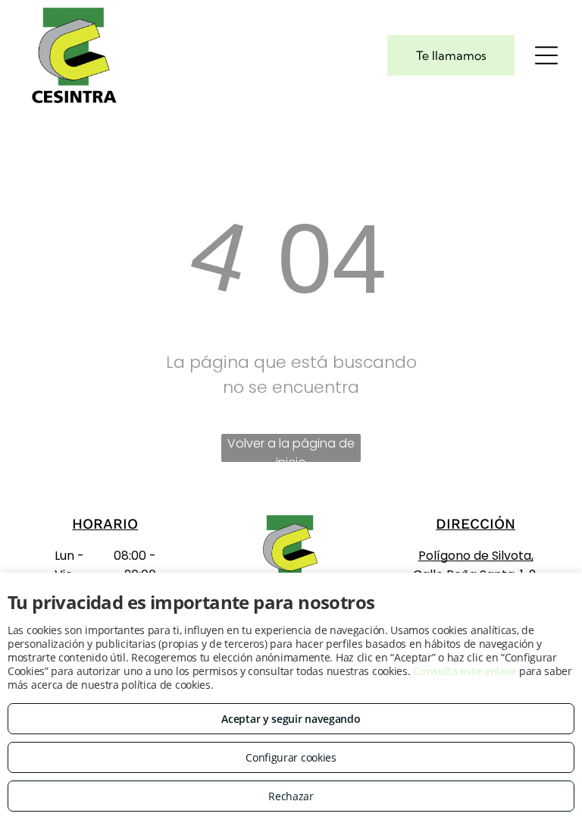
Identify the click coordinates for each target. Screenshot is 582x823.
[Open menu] (546, 55)
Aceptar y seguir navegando (290, 718)
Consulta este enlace (464, 671)
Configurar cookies (291, 757)
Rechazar (291, 796)
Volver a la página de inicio (291, 448)
